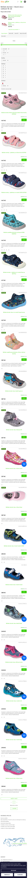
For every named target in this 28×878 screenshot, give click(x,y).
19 (4, 66)
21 (4, 69)
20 (4, 67)
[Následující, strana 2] (14, 802)
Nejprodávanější (23, 33)
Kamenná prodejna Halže (6, 823)
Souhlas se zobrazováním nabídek (8, 828)
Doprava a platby (4, 818)
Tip (4, 54)
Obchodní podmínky (5, 821)
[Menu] (25, 1)
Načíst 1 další (14, 798)
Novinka (5, 52)
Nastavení (13, 870)
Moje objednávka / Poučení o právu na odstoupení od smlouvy (13, 819)
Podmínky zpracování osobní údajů (8, 826)
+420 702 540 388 (6, 861)
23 (4, 73)
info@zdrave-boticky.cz (7, 859)
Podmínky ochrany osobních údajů (7, 825)
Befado (5, 60)
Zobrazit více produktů (13, 29)
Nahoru (14, 808)
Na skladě (6, 49)
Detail (24, 119)
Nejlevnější (11, 33)
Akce (5, 51)
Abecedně (3, 36)
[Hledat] (17, 1)
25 (4, 77)
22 (4, 71)
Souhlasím (20, 874)
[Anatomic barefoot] (2, 83)
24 (4, 75)
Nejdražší (16, 33)
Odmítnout (7, 874)
